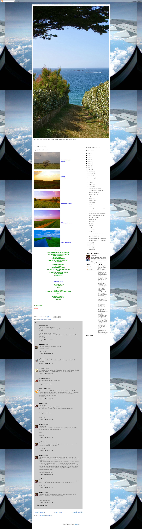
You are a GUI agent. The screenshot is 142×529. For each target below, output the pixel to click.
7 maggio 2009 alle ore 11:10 (46, 502)
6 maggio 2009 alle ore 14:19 (46, 373)
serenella (41, 368)
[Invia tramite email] (53, 317)
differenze (91, 204)
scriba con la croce (93, 194)
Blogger (77, 524)
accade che (91, 198)
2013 (89, 161)
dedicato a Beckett (93, 219)
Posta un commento (42, 505)
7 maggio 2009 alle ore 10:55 (46, 474)
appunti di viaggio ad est (94, 236)
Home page (58, 512)
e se (90, 196)
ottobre (91, 175)
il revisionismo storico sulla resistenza (98, 209)
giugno (91, 184)
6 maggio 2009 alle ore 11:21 (46, 340)
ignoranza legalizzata (94, 217)
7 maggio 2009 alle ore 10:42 (46, 419)
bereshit (91, 225)
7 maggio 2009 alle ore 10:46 (46, 437)
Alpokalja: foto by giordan (45, 319)
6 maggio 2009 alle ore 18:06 (46, 384)
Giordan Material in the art (94, 147)
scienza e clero (92, 200)
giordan (41, 403)
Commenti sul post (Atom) (45, 515)
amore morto (92, 229)
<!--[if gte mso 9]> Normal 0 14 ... (97, 190)
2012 (89, 163)
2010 (89, 167)
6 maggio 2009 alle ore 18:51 (46, 398)
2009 (89, 169)
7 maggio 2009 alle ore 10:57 (46, 487)
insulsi (90, 207)
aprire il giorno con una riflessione (97, 215)
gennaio (91, 249)
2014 (89, 159)
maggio (91, 186)
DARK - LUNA (42, 388)
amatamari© (42, 378)
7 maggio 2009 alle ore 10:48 (46, 450)
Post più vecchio (77, 512)
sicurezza (91, 223)
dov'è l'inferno (92, 202)
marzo (91, 245)
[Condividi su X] (56, 317)
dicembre (91, 171)
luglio (90, 182)
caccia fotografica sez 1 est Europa (97, 240)
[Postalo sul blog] (55, 317)
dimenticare (91, 221)
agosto (91, 180)
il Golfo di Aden (92, 232)
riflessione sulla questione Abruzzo (97, 213)
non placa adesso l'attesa (95, 188)
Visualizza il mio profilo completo (94, 262)
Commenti (90, 269)
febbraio (91, 247)
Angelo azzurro (43, 358)
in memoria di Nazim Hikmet (95, 234)
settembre (91, 178)
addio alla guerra (93, 211)
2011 (89, 165)
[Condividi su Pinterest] (60, 317)
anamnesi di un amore (94, 192)
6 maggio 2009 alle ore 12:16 (46, 353)
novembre (91, 173)
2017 (89, 153)
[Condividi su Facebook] (58, 317)
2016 (89, 155)
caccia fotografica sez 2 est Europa (97, 238)
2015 (89, 157)
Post (89, 267)
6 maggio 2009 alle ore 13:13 (46, 363)
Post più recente (39, 512)
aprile (90, 242)
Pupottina (41, 344)
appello (90, 227)
